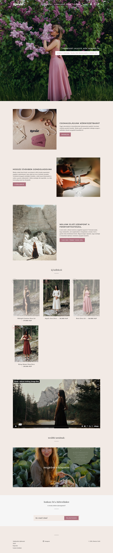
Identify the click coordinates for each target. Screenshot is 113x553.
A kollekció (19, 184)
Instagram (47, 541)
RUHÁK (68, 4)
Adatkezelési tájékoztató (19, 541)
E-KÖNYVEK (58, 4)
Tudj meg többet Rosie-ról (72, 240)
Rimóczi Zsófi (96, 541)
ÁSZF (14, 543)
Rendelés (65, 134)
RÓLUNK (77, 4)
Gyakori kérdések (17, 548)
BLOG (85, 4)
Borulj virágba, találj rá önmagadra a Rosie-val (77, 53)
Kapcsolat (15, 545)
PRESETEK (47, 4)
